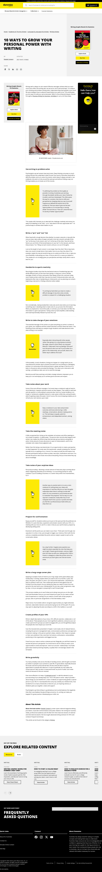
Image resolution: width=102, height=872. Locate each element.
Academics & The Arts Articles (17, 31)
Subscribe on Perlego (82, 62)
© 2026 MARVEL (4, 869)
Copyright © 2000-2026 (6, 861)
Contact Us (3, 841)
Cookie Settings (71, 863)
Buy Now (82, 58)
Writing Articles (54, 31)
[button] (16, 11)
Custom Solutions (47, 11)
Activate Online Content (7, 845)
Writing (52, 720)
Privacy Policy (60, 863)
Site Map (2, 849)
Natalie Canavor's (46, 708)
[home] (8, 5)
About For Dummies (6, 837)
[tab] (9, 755)
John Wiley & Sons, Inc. (20, 861)
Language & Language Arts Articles (38, 31)
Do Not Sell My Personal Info (84, 863)
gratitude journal (50, 675)
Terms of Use (49, 863)
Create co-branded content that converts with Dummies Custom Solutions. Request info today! (51, 1)
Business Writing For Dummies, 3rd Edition (45, 96)
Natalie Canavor (8, 59)
